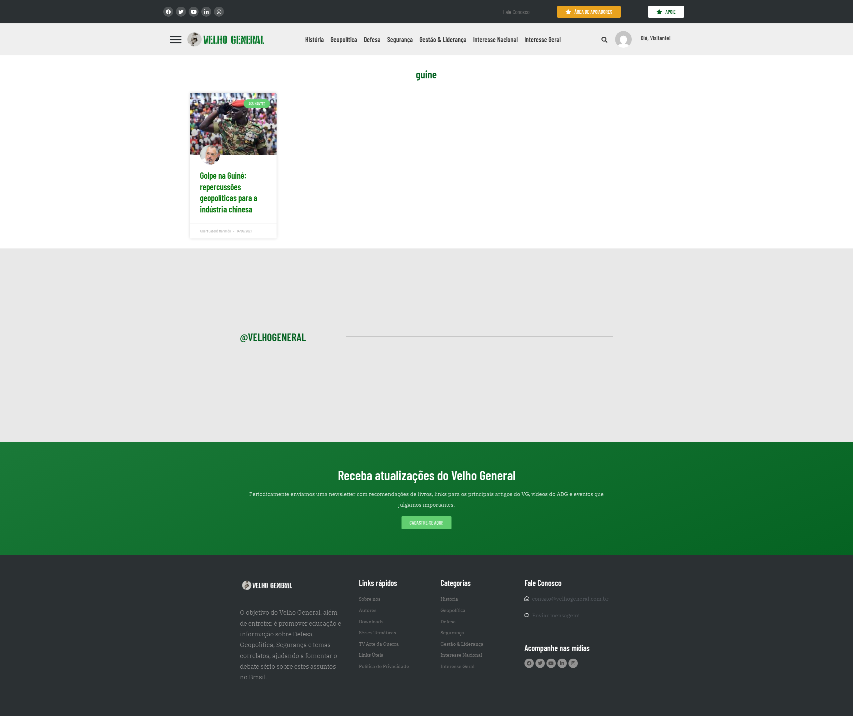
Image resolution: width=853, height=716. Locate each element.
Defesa (372, 39)
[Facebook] (168, 12)
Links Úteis (371, 655)
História (314, 39)
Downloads (371, 622)
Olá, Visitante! (656, 37)
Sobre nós (370, 599)
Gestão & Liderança (443, 39)
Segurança (400, 39)
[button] (176, 39)
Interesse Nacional (495, 39)
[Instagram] (219, 12)
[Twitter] (181, 12)
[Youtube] (194, 12)
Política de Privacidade (384, 666)
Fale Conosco (516, 11)
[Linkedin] (206, 12)
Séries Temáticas (377, 633)
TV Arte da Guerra (379, 644)
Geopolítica (344, 39)
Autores (368, 610)
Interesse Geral (542, 39)
